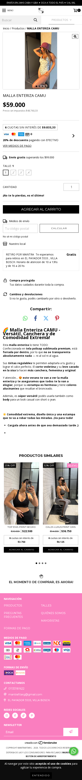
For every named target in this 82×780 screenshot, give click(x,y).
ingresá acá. (69, 752)
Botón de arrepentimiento (41, 756)
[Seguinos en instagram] (7, 715)
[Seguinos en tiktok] (23, 715)
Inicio (6, 28)
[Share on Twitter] (46, 318)
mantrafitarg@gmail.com (25, 694)
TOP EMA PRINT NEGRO (21, 526)
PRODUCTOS (13, 605)
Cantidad (10, 187)
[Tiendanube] (41, 744)
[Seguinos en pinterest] (32, 715)
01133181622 (16, 688)
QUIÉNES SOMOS (53, 613)
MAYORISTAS (50, 620)
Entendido (41, 775)
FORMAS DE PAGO (17, 628)
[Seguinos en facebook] (15, 715)
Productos (18, 28)
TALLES (46, 605)
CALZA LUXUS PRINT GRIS (61, 526)
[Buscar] (35, 20)
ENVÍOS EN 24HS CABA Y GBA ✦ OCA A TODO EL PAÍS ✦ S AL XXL (41, 2)
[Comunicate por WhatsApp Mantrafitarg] (73, 751)
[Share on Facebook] (35, 318)
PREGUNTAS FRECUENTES (13, 615)
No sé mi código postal (15, 236)
